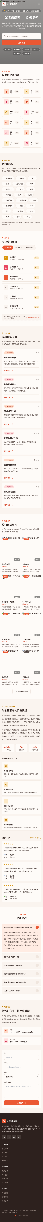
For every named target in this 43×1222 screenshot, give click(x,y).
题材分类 (5, 1149)
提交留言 (20, 1103)
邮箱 (5, 1063)
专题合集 (5, 1171)
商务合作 (5, 1201)
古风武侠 (35, 49)
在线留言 (5, 1193)
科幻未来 (17, 53)
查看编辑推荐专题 (31, 317)
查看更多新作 (23, 691)
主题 (5, 1072)
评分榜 (30, 247)
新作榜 (20, 247)
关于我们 (5, 1175)
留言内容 (7, 1082)
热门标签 (5, 1152)
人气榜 (9, 247)
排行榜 (4, 1156)
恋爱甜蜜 (26, 49)
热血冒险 (7, 49)
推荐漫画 (5, 1197)
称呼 (5, 1053)
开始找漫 (21, 43)
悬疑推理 (17, 49)
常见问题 (5, 1182)
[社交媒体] (4, 1137)
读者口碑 (5, 1178)
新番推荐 (5, 1160)
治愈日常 (26, 53)
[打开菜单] (39, 3)
